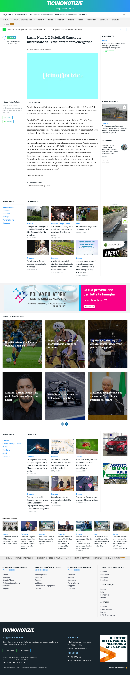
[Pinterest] (60, 192)
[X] (55, 192)
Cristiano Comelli (14, 41)
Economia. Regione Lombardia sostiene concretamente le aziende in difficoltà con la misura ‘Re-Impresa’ (28, 542)
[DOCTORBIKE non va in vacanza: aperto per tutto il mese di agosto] (47, 526)
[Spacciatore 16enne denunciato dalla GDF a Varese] (62, 483)
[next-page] (107, 161)
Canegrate (108, 36)
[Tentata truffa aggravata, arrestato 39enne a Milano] (87, 483)
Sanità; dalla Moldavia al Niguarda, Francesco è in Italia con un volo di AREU (10, 540)
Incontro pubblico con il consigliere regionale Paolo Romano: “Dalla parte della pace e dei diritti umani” (86, 267)
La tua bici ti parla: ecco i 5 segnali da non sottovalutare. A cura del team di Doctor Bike (101, 541)
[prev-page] (103, 161)
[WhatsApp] (66, 192)
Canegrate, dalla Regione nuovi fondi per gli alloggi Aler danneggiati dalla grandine (113, 45)
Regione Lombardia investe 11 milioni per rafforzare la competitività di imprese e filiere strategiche (65, 542)
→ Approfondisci (108, 51)
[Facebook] (49, 192)
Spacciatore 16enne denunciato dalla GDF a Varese (61, 500)
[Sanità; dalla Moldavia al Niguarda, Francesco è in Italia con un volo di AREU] (10, 526)
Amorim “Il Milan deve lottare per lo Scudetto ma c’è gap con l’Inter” (21, 396)
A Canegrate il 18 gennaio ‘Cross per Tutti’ (86, 227)
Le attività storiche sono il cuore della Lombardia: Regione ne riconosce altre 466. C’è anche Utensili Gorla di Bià (120, 542)
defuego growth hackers (117, 667)
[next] (124, 29)
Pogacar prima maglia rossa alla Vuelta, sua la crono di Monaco (63, 344)
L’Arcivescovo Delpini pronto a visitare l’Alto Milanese (36, 264)
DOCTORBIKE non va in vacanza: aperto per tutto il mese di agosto (46, 540)
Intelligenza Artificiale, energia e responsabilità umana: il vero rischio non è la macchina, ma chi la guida (38, 465)
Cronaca (12, 37)
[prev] (120, 29)
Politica (104, 41)
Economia (24, 534)
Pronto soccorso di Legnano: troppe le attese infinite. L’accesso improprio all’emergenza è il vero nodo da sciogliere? (114, 129)
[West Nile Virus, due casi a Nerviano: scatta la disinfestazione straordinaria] (87, 446)
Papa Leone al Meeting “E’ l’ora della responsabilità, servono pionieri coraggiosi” (107, 344)
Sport (78, 223)
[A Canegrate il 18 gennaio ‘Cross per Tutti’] (87, 213)
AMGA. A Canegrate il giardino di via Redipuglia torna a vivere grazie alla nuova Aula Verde (62, 265)
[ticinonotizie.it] (65, 3)
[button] (124, 15)
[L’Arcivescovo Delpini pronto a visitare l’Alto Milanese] (38, 247)
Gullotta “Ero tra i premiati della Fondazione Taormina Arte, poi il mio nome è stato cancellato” (45, 29)
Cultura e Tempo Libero (60, 223)
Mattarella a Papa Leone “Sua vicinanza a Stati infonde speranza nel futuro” (106, 396)
